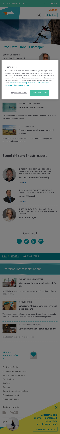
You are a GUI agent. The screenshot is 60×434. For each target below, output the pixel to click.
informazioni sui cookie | (18, 83)
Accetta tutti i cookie (40, 93)
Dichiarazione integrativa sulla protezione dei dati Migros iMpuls (27, 84)
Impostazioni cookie (19, 92)
